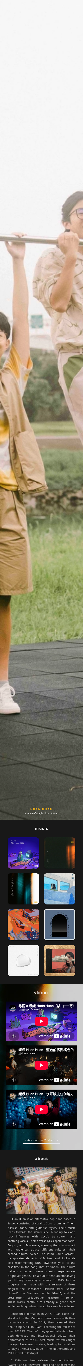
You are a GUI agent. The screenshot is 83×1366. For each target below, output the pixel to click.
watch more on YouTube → (41, 1140)
